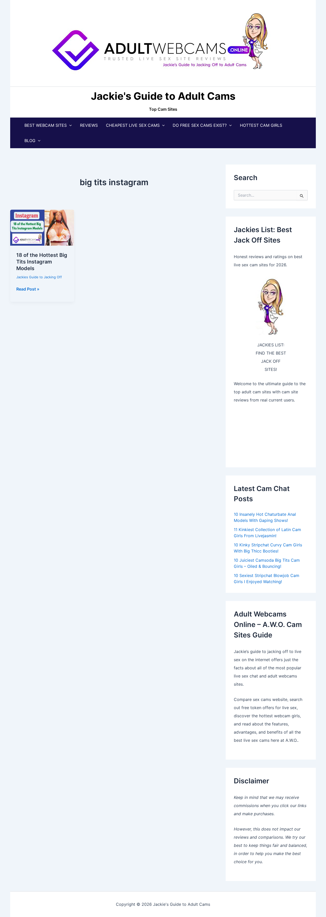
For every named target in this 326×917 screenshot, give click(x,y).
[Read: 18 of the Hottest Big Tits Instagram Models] (42, 227)
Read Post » (27, 289)
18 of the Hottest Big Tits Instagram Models (41, 261)
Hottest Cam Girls (261, 125)
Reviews (89, 125)
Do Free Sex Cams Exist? (200, 125)
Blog (29, 140)
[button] (69, 125)
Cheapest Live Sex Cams (133, 125)
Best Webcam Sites (45, 125)
